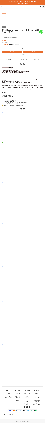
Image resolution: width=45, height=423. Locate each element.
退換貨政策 (18, 397)
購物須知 (17, 394)
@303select (28, 401)
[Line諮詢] (43, 32)
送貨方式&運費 (17, 396)
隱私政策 (17, 399)
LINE (36, 400)
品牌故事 (8, 393)
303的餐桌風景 (8, 394)
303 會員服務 (17, 393)
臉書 (34, 400)
